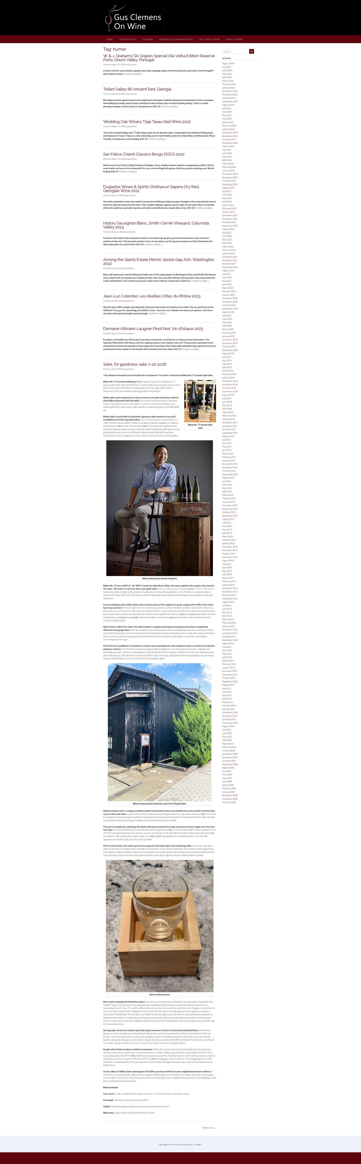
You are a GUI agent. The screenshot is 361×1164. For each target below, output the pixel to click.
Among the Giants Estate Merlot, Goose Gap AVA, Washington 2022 (158, 261)
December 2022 (230, 215)
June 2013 (227, 609)
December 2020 (230, 298)
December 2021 (230, 256)
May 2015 (227, 529)
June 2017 (227, 443)
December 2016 (230, 464)
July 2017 (226, 439)
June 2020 (227, 319)
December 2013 (230, 588)
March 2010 (228, 743)
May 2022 (227, 239)
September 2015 (230, 515)
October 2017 (229, 429)
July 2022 (226, 232)
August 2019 (228, 353)
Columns (147, 39)
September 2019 (230, 350)
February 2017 (229, 457)
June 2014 (227, 567)
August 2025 (228, 105)
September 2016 (230, 474)
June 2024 (227, 153)
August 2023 (228, 187)
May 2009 (227, 778)
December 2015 (230, 505)
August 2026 (228, 63)
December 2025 (230, 91)
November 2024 (229, 136)
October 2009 (229, 760)
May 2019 (227, 364)
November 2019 (229, 343)
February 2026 (229, 84)
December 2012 (230, 629)
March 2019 (228, 370)
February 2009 (229, 788)
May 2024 (227, 156)
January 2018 (228, 419)
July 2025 (226, 108)
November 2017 (229, 426)
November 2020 (229, 301)
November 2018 (229, 384)
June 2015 (227, 526)
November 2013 (229, 591)
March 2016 (228, 495)
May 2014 (227, 571)
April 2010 (227, 740)
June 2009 (227, 774)
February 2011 (229, 705)
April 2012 (227, 657)
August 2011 (228, 685)
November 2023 (229, 177)
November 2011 (229, 674)
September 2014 (230, 557)
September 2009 (230, 764)
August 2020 (228, 312)
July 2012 (226, 647)
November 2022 (229, 219)
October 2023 (229, 181)
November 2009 (229, 757)
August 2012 (228, 643)
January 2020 (228, 336)
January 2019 (228, 377)
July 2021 (226, 274)
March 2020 (228, 329)
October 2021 (229, 263)
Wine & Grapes (234, 39)
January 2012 (228, 667)
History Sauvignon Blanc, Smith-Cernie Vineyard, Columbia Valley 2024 (156, 225)
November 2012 (229, 633)
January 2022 (228, 253)
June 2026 (227, 70)
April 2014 (227, 574)
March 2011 (228, 702)
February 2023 (229, 208)
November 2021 (229, 260)
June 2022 (227, 236)
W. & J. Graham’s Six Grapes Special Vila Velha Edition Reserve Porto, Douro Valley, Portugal (159, 58)
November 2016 (229, 467)
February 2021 (229, 291)
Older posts (209, 1127)
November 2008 (229, 799)
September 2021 (230, 267)
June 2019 (227, 360)
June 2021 (227, 277)
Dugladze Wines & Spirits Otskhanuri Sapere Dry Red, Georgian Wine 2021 (151, 188)
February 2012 (229, 664)
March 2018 (228, 412)
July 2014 (226, 564)
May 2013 (227, 612)
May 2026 (227, 74)
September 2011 (230, 681)
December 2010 (230, 712)
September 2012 (230, 640)
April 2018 (227, 408)
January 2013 (228, 626)
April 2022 (227, 243)
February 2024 (229, 167)
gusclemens (132, 64)
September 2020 (230, 308)
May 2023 (227, 198)
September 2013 (230, 598)
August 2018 (228, 395)
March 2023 (228, 205)
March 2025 (228, 122)
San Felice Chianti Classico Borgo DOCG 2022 (143, 154)
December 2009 (230, 754)
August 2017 (228, 436)
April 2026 (227, 77)
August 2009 (228, 767)
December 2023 (230, 174)
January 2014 (228, 584)
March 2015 (228, 536)
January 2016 (228, 502)
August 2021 (228, 270)
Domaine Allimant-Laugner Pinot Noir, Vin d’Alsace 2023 (153, 328)
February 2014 (229, 581)
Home (109, 39)
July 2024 (226, 150)
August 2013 (228, 602)
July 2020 (226, 315)
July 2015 (226, 522)
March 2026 (228, 80)
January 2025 (228, 129)
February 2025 (229, 125)
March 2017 (228, 453)
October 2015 (229, 512)
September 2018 (230, 391)
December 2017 (230, 422)
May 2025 (227, 115)
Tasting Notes (127, 39)
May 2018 (227, 405)
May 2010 (227, 736)
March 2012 (228, 660)
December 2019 (230, 339)
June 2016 (227, 484)
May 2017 (227, 446)
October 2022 (229, 222)
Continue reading (133, 74)
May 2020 (227, 322)
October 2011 (229, 678)
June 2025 (227, 111)
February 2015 (229, 540)
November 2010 (229, 716)
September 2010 (230, 723)
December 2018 (230, 381)
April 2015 (227, 533)
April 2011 (227, 698)
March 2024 (228, 163)
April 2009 (227, 781)
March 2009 (228, 785)
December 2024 (230, 132)
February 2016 (229, 498)
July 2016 (226, 481)
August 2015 (228, 519)
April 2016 (227, 491)
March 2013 (228, 619)
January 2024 (228, 170)
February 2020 (229, 332)
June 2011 (227, 691)
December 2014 (230, 546)
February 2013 (229, 622)
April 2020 (227, 325)
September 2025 (230, 101)
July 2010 (226, 729)
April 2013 (227, 615)
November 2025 (229, 94)
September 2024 (230, 143)
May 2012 (227, 654)
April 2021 (227, 284)
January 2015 (228, 543)
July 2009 (226, 771)
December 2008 (230, 795)
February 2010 (229, 747)
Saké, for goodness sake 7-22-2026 (134, 364)
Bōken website (110, 1087)
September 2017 (230, 433)
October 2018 (229, 388)
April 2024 (227, 160)
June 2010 (227, 733)
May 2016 (227, 488)
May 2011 (227, 695)
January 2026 (228, 87)
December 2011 (230, 671)
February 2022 (229, 250)
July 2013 (226, 605)
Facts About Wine (209, 39)
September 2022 (230, 225)
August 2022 (228, 229)
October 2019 (229, 346)
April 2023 (227, 201)
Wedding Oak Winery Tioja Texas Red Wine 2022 (147, 121)
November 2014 (229, 550)
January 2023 (228, 212)
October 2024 (229, 139)
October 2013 (229, 595)
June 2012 (227, 650)
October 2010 (229, 719)
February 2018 (229, 415)
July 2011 (226, 688)
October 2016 (229, 470)
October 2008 (229, 802)
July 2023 (226, 191)
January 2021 (228, 295)
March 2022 (228, 246)
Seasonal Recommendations (176, 39)
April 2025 (227, 118)
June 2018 (227, 401)
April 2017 (227, 450)
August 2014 (228, 560)
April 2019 (227, 367)
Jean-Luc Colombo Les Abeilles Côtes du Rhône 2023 (151, 296)
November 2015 (229, 509)
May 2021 (227, 281)
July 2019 (226, 357)
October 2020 (229, 305)
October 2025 (229, 98)
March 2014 (228, 578)
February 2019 (229, 374)
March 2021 (228, 288)
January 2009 (228, 792)
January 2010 (228, 750)
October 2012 (229, 636)
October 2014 (229, 553)
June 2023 (227, 194)
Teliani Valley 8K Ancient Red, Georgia (137, 89)
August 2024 (228, 146)
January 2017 (228, 460)
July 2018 (226, 398)
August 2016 (228, 477)
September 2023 (230, 184)
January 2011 (228, 709)
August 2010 (228, 726)
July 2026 (226, 67)
